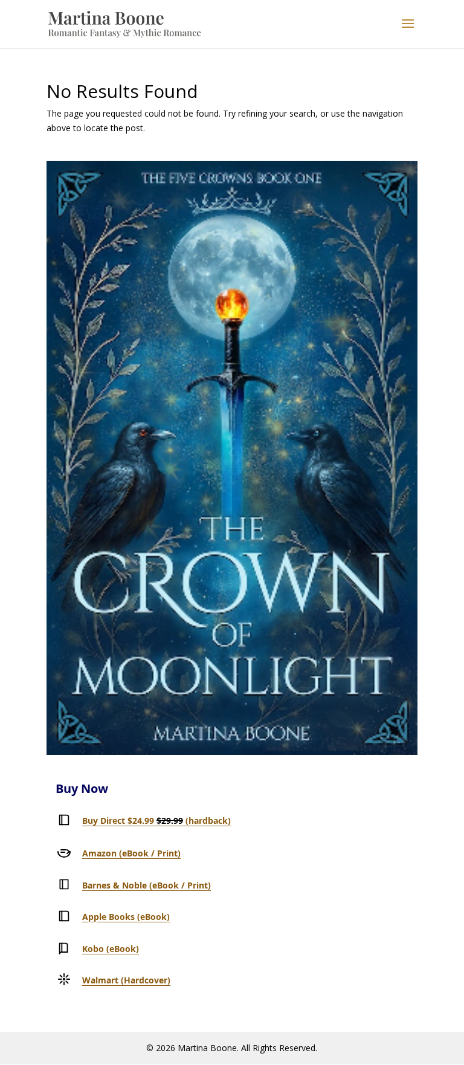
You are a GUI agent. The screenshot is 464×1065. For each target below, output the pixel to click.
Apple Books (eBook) (126, 916)
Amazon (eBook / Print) (131, 853)
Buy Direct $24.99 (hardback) (156, 820)
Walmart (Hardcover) (126, 980)
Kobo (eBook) (110, 948)
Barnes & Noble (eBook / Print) (146, 885)
